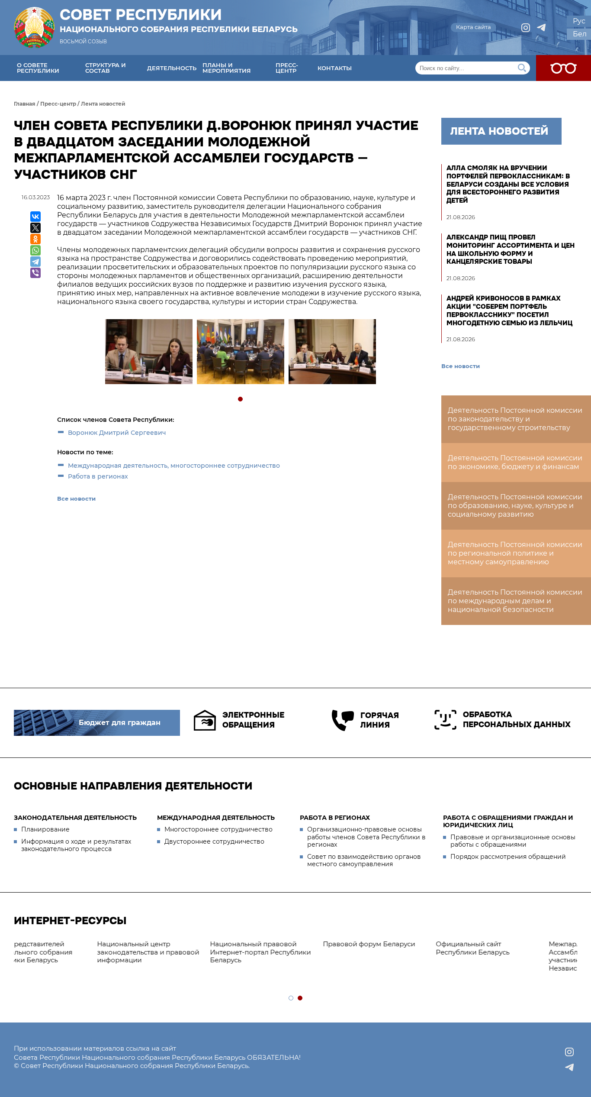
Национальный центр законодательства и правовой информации (69, 952)
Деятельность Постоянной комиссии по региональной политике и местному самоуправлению (515, 553)
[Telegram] (35, 261)
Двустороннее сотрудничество (214, 841)
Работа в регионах (98, 476)
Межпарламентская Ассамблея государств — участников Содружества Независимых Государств (512, 956)
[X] (35, 228)
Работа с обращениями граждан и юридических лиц (508, 821)
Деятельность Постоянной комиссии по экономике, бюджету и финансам (515, 462)
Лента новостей (103, 103)
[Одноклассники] (35, 239)
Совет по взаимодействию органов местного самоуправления (364, 860)
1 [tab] (240, 399)
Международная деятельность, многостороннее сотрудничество (174, 465)
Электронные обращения (253, 720)
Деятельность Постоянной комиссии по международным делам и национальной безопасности (515, 601)
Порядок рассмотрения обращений (508, 857)
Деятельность (171, 68)
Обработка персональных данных (517, 719)
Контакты (335, 68)
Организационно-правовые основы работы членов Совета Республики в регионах (366, 836)
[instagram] (525, 28)
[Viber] (35, 273)
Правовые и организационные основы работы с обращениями (512, 841)
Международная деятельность (216, 818)
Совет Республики (179, 20)
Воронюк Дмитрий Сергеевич (117, 433)
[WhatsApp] (35, 250)
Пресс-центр (287, 67)
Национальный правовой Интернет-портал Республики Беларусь (181, 952)
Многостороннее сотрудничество (218, 829)
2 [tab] (300, 998)
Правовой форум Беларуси (290, 944)
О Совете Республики (38, 67)
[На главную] (34, 27)
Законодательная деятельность (75, 818)
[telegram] (541, 28)
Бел (580, 34)
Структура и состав (105, 67)
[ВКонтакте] (35, 216)
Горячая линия (379, 720)
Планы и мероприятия (226, 67)
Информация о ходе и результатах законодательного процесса (76, 845)
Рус (579, 21)
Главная (24, 103)
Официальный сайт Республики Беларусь (393, 948)
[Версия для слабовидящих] (563, 68)
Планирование (45, 829)
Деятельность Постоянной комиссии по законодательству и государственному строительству (515, 419)
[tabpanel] (148, 352)
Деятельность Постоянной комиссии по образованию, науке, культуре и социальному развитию (515, 505)
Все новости (76, 498)
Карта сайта (473, 26)
